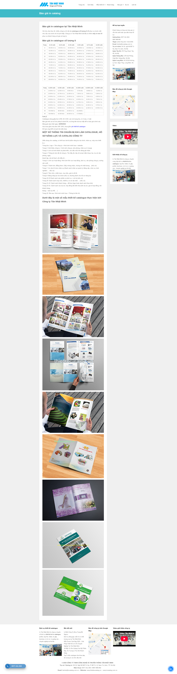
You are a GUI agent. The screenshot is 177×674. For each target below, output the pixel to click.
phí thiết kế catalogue (78, 126)
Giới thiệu (90, 5)
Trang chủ (82, 5)
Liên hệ (134, 5)
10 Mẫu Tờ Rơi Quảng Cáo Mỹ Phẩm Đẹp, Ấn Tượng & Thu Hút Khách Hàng (75, 651)
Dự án (127, 5)
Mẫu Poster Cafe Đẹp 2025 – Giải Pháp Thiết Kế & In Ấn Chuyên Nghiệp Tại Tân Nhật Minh (74, 644)
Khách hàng (110, 5)
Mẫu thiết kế (100, 5)
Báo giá (119, 5)
